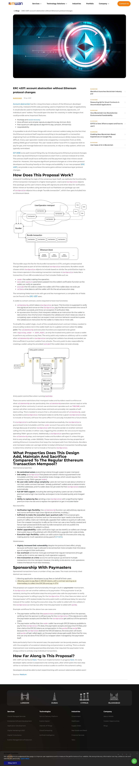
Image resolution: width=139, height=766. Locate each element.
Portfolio (90, 4)
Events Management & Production (19, 740)
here (35, 660)
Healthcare (75, 721)
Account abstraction (21, 104)
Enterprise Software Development (19, 721)
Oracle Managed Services (16, 716)
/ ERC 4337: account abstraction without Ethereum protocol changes (46, 11)
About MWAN (108, 716)
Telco (73, 740)
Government (76, 716)
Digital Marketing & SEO (16, 730)
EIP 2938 (16, 153)
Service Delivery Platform (48, 716)
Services (35, 4)
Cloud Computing (45, 730)
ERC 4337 (34, 296)
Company (103, 4)
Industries (76, 4)
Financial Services (78, 735)
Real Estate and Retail (79, 730)
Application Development (16, 726)
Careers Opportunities (111, 721)
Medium (23, 674)
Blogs (17, 11)
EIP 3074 (58, 537)
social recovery (34, 120)
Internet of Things (45, 726)
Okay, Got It (12, 763)
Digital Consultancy (14, 735)
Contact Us (124, 4)
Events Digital (44, 721)
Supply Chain (76, 726)
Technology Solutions (56, 4)
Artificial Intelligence (46, 735)
